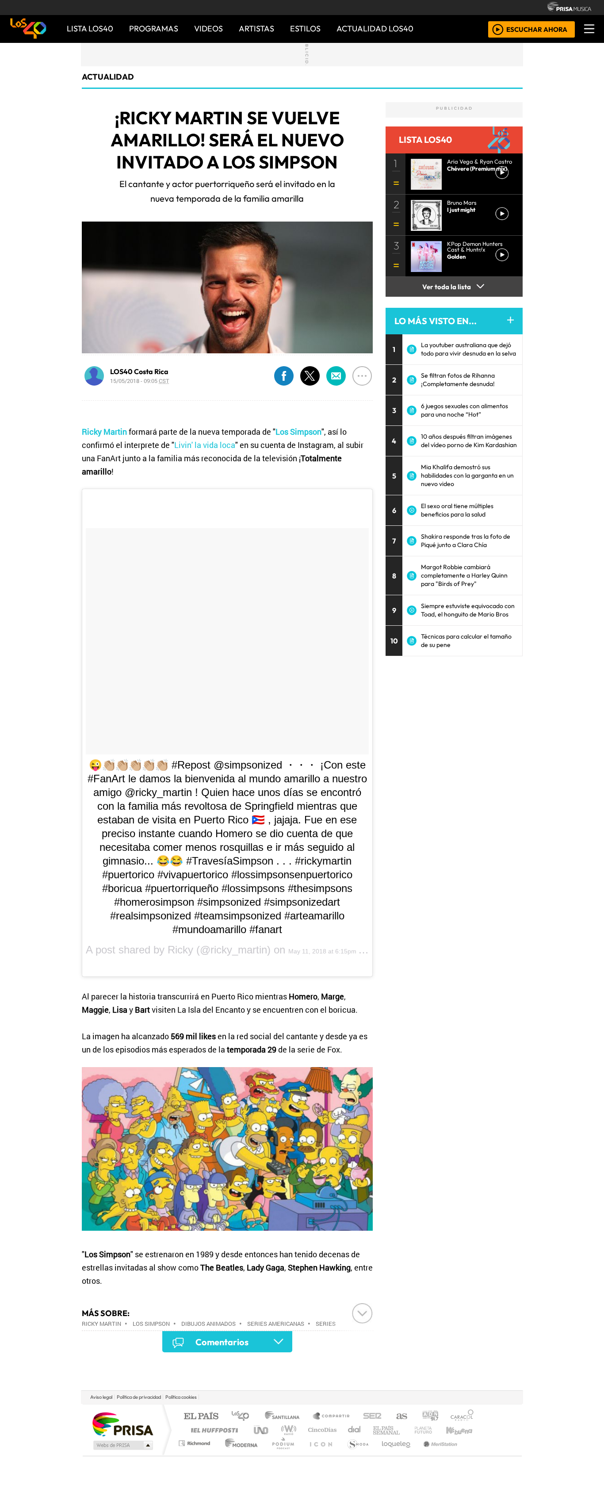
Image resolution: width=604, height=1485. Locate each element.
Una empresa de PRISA (122, 1423)
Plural (280, 1454)
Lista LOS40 (90, 28)
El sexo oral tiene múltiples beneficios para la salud (457, 510)
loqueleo (393, 1454)
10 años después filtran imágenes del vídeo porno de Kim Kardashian (469, 440)
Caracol (462, 1416)
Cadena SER (372, 1416)
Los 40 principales (243, 1416)
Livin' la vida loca (204, 445)
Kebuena (463, 1429)
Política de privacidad (139, 1397)
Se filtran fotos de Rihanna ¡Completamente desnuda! (458, 379)
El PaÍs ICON (319, 1454)
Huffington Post (213, 1429)
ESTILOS (305, 28)
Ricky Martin (101, 1324)
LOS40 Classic (404, 1429)
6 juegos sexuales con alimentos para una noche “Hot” (464, 410)
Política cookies (181, 1397)
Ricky (180, 950)
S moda (355, 1454)
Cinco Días (321, 1429)
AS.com (400, 1416)
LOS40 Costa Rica (139, 371)
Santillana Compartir (332, 1416)
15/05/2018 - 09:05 (139, 381)
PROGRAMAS (153, 28)
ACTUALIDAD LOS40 (374, 28)
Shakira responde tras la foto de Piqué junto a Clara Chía (465, 540)
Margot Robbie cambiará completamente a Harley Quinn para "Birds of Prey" (464, 575)
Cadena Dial (432, 1429)
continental (355, 1429)
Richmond (195, 1454)
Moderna (239, 1454)
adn (429, 1416)
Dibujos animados (208, 1324)
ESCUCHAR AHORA (536, 29)
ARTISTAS (256, 28)
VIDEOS (208, 28)
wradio (287, 1429)
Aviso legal (101, 1397)
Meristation (435, 1454)
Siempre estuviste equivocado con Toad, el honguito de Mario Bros (468, 610)
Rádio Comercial (475, 1454)
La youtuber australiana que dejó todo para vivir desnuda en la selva (468, 349)
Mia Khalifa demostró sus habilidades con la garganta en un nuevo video (467, 475)
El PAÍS (201, 1416)
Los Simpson (151, 1324)
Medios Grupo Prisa (122, 1445)
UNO (261, 1429)
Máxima (378, 1429)
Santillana (285, 1416)
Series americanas (275, 1324)
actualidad (108, 77)
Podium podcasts (195, 1441)
